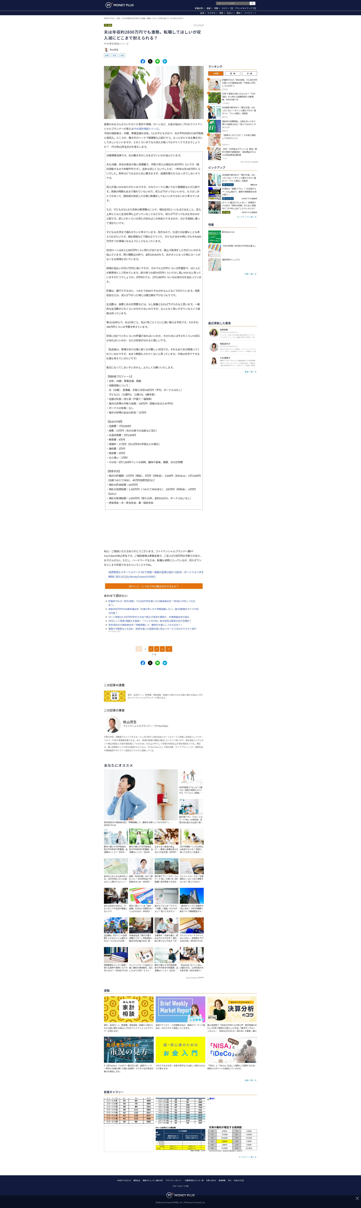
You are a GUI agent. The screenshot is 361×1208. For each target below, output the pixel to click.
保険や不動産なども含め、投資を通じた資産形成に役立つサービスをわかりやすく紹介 (152, 628)
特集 (216, 8)
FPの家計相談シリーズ (146, 128)
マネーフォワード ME (180, 1186)
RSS (229, 1180)
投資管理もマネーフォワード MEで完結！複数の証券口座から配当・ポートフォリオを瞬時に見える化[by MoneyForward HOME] (156, 574)
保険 (122, 55)
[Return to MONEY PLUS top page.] (120, 5)
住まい (230, 12)
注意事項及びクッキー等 (194, 1180)
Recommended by (192, 978)
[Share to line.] (157, 61)
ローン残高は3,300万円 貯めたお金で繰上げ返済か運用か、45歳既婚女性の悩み (148, 617)
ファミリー (249, 12)
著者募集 (222, 1180)
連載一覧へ (250, 1080)
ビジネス (212, 12)
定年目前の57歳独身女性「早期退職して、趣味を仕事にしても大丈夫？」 (145, 624)
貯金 (114, 55)
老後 (221, 12)
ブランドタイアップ (245, 8)
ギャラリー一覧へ (247, 1157)
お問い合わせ (211, 1180)
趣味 (238, 12)
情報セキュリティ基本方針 (153, 1180)
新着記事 (199, 8)
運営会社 (136, 1180)
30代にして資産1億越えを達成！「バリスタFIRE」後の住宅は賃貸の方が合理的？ (149, 620)
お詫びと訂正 (239, 1180)
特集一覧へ (250, 274)
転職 (107, 55)
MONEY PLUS (109, 18)
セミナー (227, 8)
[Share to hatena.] (165, 61)
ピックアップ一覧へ (246, 217)
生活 (202, 12)
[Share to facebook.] (143, 61)
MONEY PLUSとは (124, 1180)
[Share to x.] (150, 61)
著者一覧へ (250, 371)
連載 (209, 8)
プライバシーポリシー (173, 1180)
